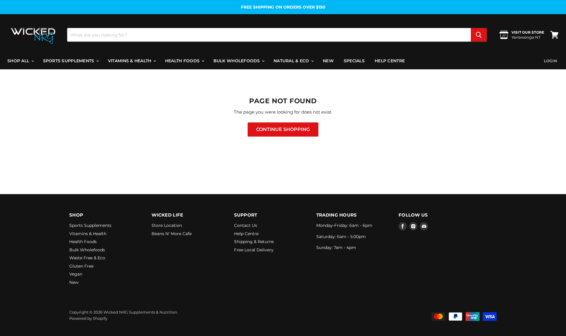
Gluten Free (81, 266)
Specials (354, 60)
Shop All (19, 60)
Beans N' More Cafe (172, 233)
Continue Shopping (283, 129)
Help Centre (390, 60)
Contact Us (245, 225)
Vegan (75, 274)
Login (550, 60)
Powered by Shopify (88, 318)
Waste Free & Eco (87, 257)
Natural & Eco (292, 60)
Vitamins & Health (130, 60)
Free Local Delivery (254, 250)
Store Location (167, 225)
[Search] (479, 35)
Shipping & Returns (254, 241)
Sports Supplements (69, 60)
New (328, 60)
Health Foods (183, 60)
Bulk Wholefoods (237, 60)
